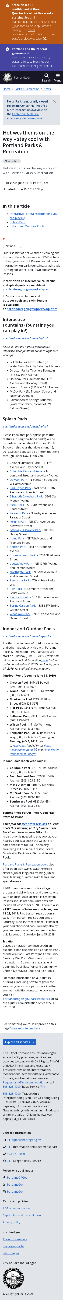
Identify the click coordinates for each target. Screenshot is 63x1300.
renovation (19, 745)
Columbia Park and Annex (27, 471)
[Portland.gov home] (16, 78)
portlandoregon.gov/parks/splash (26, 289)
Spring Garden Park (23, 605)
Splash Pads (18, 222)
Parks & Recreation (27, 89)
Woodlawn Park (20, 614)
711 (42, 1087)
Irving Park (17, 538)
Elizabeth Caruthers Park (26, 496)
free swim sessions (34, 824)
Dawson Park (18, 480)
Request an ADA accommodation (24, 1082)
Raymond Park (19, 597)
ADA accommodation (16, 1208)
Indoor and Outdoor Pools (27, 226)
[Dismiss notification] (54, 101)
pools (44, 660)
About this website (15, 1239)
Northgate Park (20, 572)
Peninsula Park (20, 580)
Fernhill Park (18, 522)
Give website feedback (25, 1028)
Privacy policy (11, 1222)
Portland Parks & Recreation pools (25, 864)
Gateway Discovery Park (25, 530)
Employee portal (13, 1246)
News (47, 89)
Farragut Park (19, 513)
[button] (46, 77)
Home (7, 89)
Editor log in (11, 1253)
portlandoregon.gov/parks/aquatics (32, 309)
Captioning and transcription (22, 1215)
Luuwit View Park (21, 564)
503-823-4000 (12, 1087)
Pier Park (16, 589)
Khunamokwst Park (23, 555)
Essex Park (17, 505)
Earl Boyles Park (20, 488)
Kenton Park (18, 547)
